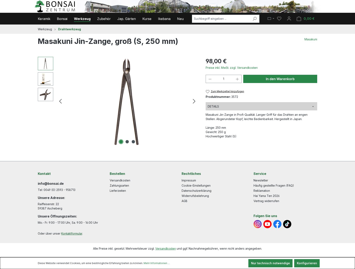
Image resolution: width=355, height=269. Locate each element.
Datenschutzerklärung (196, 190)
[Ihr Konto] (289, 18)
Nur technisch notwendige (270, 263)
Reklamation (262, 190)
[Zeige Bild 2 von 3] (127, 141)
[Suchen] (254, 19)
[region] (118, 101)
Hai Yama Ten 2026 (267, 196)
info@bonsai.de (51, 183)
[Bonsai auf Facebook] (277, 224)
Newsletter (261, 180)
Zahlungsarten (119, 185)
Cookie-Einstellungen (196, 185)
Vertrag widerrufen (266, 201)
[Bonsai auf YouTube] (267, 224)
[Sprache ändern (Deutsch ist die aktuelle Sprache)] (271, 18)
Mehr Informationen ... (157, 263)
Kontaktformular (71, 233)
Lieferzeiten (118, 190)
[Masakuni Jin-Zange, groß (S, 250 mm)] (127, 101)
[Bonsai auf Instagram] (258, 224)
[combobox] (221, 19)
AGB (184, 201)
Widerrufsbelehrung (195, 196)
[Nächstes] (194, 101)
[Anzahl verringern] (210, 79)
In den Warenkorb (280, 79)
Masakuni (310, 39)
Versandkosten (120, 180)
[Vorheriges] (60, 101)
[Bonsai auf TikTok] (287, 224)
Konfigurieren (307, 263)
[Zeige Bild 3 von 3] (133, 141)
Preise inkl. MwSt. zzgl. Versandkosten (232, 67)
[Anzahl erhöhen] (237, 79)
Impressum (189, 180)
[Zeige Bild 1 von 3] (121, 141)
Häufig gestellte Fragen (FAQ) (274, 185)
